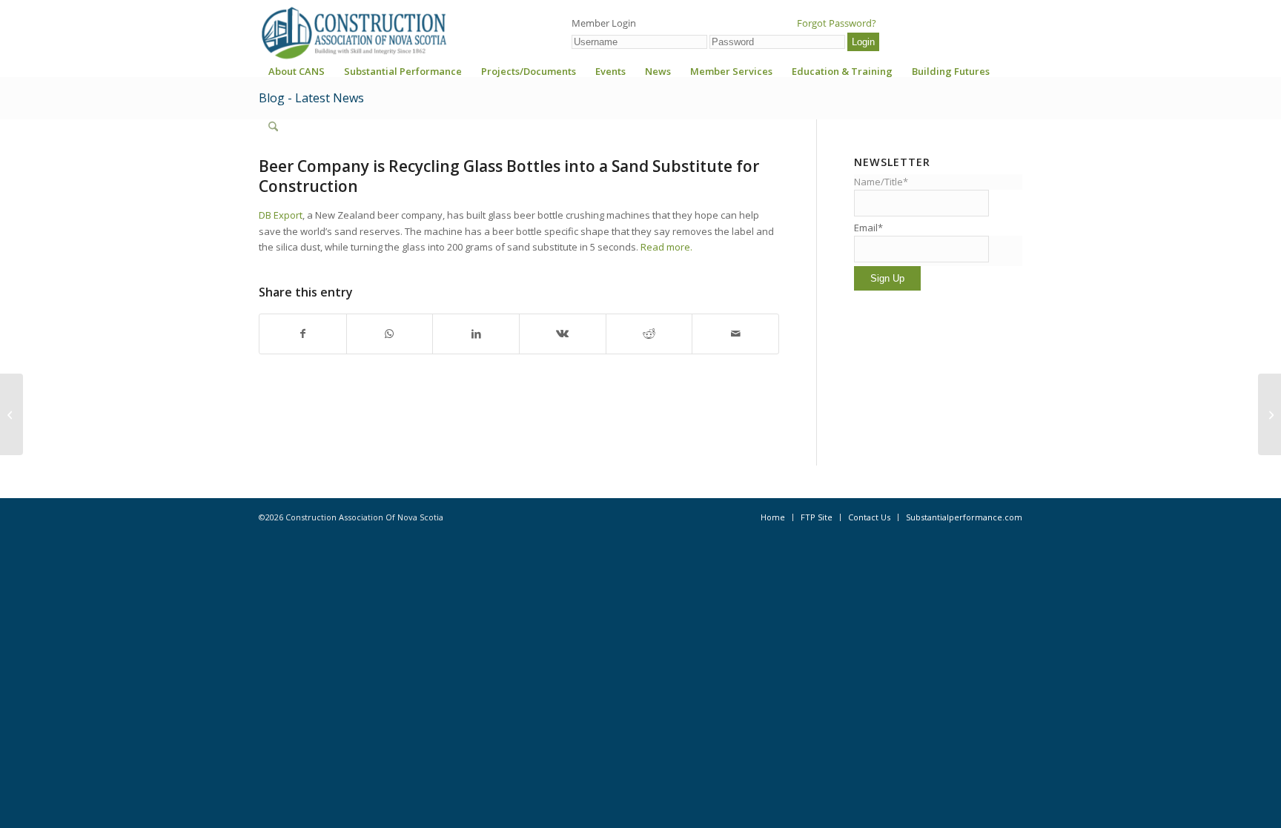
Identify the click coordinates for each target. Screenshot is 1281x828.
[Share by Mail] (735, 333)
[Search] (273, 126)
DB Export (280, 215)
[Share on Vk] (563, 333)
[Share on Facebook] (302, 333)
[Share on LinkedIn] (476, 333)
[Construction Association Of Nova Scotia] (353, 32)
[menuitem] (296, 76)
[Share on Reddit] (649, 333)
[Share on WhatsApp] (390, 333)
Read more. (666, 247)
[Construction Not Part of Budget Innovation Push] (11, 414)
